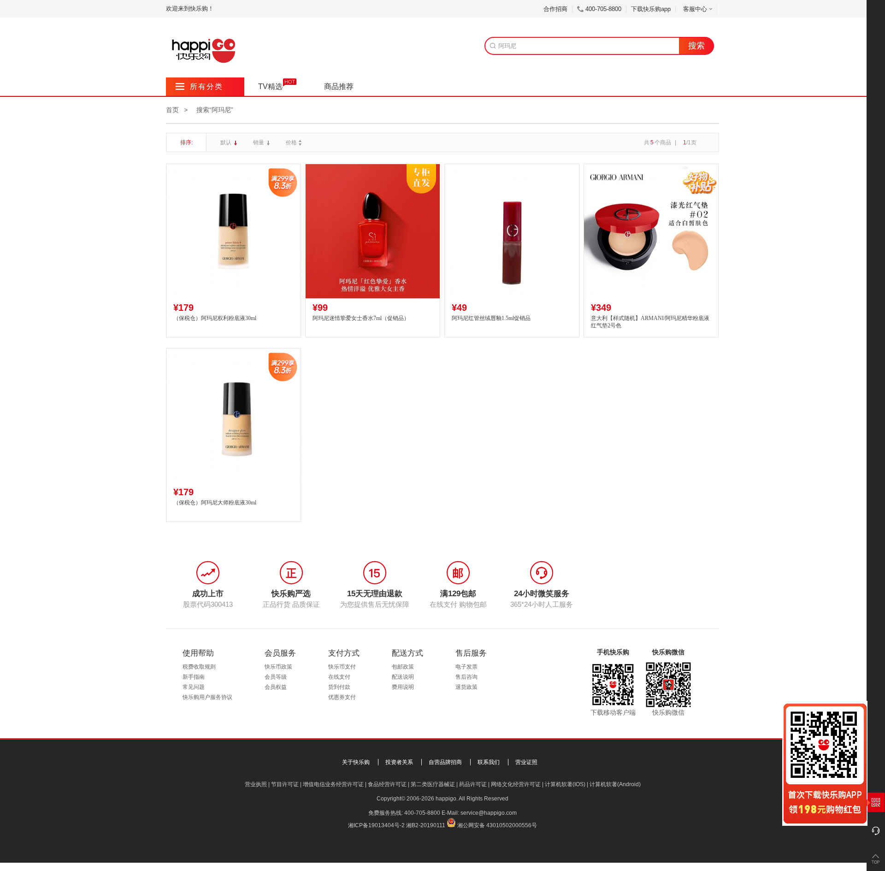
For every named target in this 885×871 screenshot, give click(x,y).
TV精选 (270, 86)
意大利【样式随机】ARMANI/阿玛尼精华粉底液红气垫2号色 (650, 322)
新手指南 (194, 677)
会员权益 (276, 687)
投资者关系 (399, 762)
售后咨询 (466, 677)
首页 (172, 109)
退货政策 (466, 687)
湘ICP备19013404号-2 (376, 825)
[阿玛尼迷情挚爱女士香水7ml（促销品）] (373, 231)
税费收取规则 (199, 667)
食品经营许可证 (387, 784)
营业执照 (256, 784)
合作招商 (555, 9)
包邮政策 (403, 667)
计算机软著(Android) (615, 784)
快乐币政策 (278, 667)
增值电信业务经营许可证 (333, 784)
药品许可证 (473, 784)
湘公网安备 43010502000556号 (497, 825)
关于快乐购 (356, 762)
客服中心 (695, 9)
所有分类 (199, 86)
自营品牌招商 (445, 762)
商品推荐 (339, 86)
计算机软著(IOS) (565, 784)
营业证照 (526, 762)
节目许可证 (285, 784)
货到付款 (339, 687)
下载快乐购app (651, 9)
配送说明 (403, 677)
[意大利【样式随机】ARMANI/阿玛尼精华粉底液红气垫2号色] (651, 231)
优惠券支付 (342, 697)
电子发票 (466, 667)
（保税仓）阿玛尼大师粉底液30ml (214, 502)
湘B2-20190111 (425, 825)
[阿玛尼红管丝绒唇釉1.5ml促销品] (512, 231)
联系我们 (489, 762)
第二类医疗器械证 (433, 784)
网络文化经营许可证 (516, 784)
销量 (259, 142)
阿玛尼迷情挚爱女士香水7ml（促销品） (361, 318)
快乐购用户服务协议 (207, 697)
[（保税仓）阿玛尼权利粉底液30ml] (233, 231)
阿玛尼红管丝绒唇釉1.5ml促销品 (491, 318)
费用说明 (403, 687)
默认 (226, 142)
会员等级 (276, 677)
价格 (291, 142)
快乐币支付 (342, 667)
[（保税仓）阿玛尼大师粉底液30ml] (233, 416)
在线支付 (339, 677)
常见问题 (194, 687)
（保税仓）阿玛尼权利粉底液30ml (214, 318)
